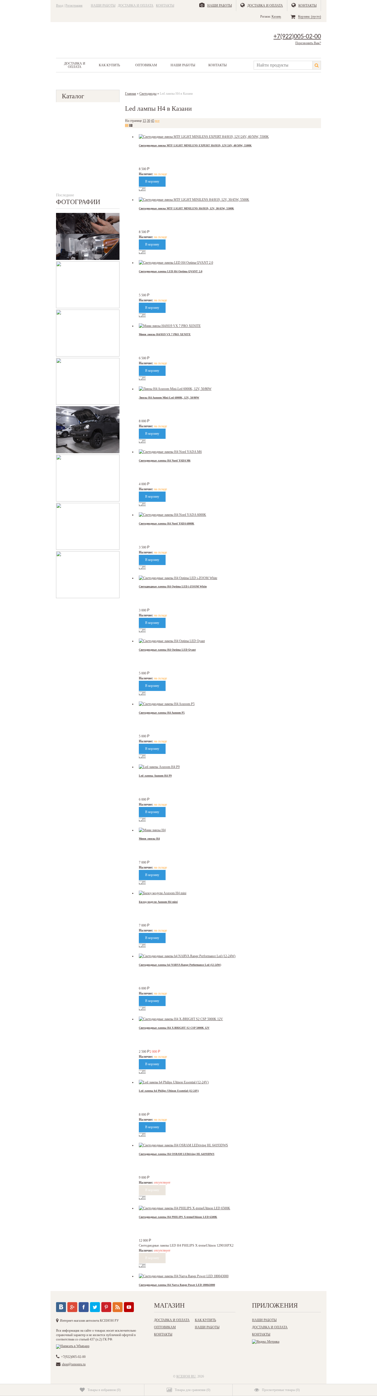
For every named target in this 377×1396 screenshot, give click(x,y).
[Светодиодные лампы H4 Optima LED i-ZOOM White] (178, 578)
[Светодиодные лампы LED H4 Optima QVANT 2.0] (176, 263)
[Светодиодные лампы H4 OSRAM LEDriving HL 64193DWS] (183, 1145)
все (157, 121)
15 (144, 121)
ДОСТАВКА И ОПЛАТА (135, 5)
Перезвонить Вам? (308, 43)
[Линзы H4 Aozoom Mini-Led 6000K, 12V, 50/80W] (175, 389)
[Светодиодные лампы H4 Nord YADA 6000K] (172, 515)
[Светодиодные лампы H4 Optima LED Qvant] (172, 641)
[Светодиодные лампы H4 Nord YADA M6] (170, 452)
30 (148, 121)
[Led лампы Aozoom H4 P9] (159, 767)
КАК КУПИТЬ (109, 65)
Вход (59, 5)
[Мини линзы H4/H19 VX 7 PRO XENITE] (170, 326)
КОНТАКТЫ (165, 5)
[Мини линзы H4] (152, 830)
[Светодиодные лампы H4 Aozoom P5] (167, 704)
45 (152, 121)
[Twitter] (95, 1307)
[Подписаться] (118, 1307)
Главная (130, 94)
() (104, 1390)
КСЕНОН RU (186, 1376)
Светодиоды (147, 94)
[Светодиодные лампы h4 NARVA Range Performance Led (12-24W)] (187, 956)
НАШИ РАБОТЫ (103, 5)
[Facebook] (84, 1307)
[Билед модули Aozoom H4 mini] (162, 893)
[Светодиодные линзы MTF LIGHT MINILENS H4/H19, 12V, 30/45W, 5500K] (194, 200)
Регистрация (74, 5)
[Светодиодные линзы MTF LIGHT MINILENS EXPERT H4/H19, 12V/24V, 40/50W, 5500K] (204, 137)
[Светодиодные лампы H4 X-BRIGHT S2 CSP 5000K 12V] (181, 1019)
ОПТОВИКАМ (146, 65)
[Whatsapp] (72, 1346)
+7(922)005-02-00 (297, 36)
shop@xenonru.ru (74, 1364)
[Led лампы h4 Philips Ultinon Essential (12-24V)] (174, 1082)
